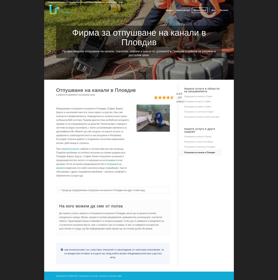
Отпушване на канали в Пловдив (199, 152)
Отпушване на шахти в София (197, 101)
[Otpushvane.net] (60, 10)
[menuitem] (169, 10)
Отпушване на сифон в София (197, 106)
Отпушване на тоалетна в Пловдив (199, 146)
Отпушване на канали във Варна (198, 141)
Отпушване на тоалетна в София (198, 111)
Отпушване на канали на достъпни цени (201, 116)
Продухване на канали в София (198, 96)
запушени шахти (70, 148)
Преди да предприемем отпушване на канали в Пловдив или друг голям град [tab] (103, 190)
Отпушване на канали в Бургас (198, 136)
